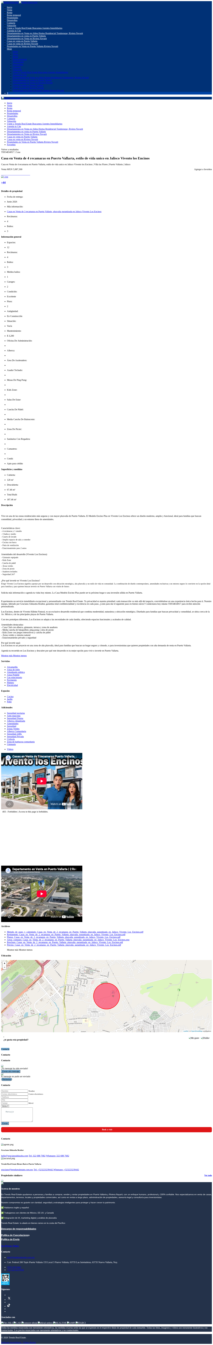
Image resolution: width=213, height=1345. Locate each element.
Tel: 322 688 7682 (37, 1156)
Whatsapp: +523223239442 (66, 1169)
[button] (14, 655)
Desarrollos (12, 20)
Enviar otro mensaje (10, 1071)
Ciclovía (11, 739)
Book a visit (107, 1130)
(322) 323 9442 (14, 1267)
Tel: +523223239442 (43, 1169)
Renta (9, 12)
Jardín (9, 699)
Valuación (11, 25)
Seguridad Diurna (15, 718)
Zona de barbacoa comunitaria (21, 741)
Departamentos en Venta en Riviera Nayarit (27, 38)
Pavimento (12, 680)
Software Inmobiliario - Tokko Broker (18, 1342)
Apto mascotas (13, 715)
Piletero (10, 682)
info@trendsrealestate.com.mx (21, 1257)
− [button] (4, 967)
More (9, 49)
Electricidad (12, 685)
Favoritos (11, 144)
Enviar (5, 1123)
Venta (9, 10)
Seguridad (11, 726)
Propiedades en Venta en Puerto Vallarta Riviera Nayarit (32, 46)
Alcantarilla (12, 667)
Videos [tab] (10, 749)
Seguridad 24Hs (14, 734)
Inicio (9, 7)
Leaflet (185, 1031)
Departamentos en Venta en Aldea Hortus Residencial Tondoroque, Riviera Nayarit (45, 33)
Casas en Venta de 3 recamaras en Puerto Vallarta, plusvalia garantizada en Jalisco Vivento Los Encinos (54, 211)
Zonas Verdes (13, 728)
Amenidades (12, 723)
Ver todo (208, 1175)
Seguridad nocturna (16, 713)
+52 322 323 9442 (15, 1270)
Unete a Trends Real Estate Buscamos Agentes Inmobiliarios (34, 28)
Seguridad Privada (15, 736)
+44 (3, 182)
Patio (9, 701)
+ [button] (4, 963)
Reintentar (6, 1079)
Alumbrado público (16, 672)
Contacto (11, 23)
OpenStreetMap (196, 1031)
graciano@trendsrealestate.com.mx (17, 1169)
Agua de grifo (13, 669)
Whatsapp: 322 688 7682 (57, 1156)
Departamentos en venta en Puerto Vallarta (26, 36)
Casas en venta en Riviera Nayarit (22, 43)
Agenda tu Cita (14, 30)
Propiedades (12, 17)
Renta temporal (14, 15)
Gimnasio (11, 744)
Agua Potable (13, 675)
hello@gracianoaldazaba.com (14, 1156)
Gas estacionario (14, 677)
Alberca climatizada (16, 721)
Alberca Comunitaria (16, 731)
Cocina (10, 696)
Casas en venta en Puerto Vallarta (22, 41)
